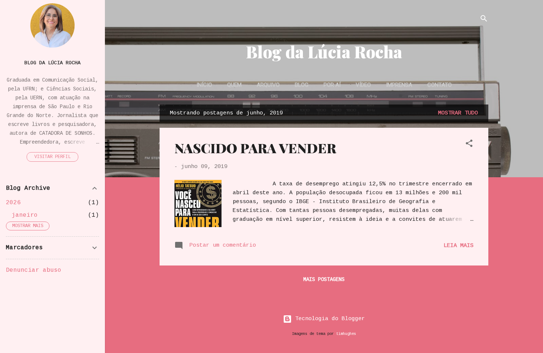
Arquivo (268, 85)
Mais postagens (324, 279)
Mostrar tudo (458, 113)
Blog (301, 85)
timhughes (346, 334)
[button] (469, 145)
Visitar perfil (52, 157)
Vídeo (363, 85)
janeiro (25, 215)
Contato (439, 85)
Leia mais (459, 246)
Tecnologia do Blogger (328, 319)
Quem (234, 85)
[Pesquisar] (483, 20)
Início (204, 85)
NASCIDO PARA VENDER (255, 148)
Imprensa (399, 85)
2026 (13, 202)
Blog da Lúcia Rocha (324, 51)
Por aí (332, 85)
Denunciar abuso (33, 270)
